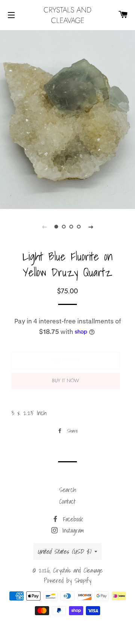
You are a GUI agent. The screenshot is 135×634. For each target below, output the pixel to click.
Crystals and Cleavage (68, 15)
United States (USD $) (64, 551)
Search (67, 490)
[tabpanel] (67, 118)
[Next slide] (90, 226)
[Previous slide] (44, 226)
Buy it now (65, 380)
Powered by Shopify (67, 580)
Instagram (71, 530)
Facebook (71, 519)
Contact (67, 501)
